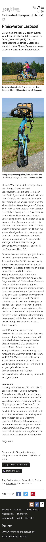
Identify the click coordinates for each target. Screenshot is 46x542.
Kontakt (29, 518)
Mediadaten (8, 513)
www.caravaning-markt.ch (14, 536)
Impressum (22, 513)
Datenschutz (8, 518)
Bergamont (7, 441)
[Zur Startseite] (11, 9)
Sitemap (18, 509)
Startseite (6, 509)
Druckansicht (32, 509)
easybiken (11, 483)
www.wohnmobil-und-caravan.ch (18, 531)
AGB (19, 518)
